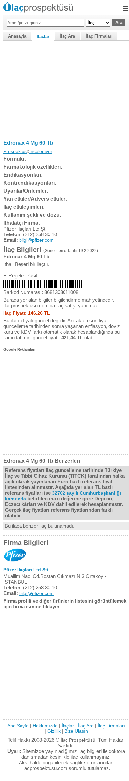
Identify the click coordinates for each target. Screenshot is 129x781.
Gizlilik (54, 731)
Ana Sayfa (18, 725)
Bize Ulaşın (76, 731)
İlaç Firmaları (99, 36)
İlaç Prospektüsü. (79, 740)
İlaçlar (43, 36)
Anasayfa (17, 36)
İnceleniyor (40, 151)
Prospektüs (15, 151)
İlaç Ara (67, 36)
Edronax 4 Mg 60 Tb (28, 143)
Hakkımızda (45, 725)
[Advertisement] (64, 88)
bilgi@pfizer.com (36, 240)
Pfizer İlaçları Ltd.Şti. (26, 569)
